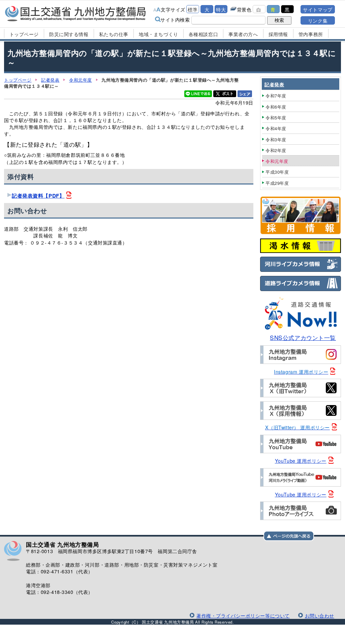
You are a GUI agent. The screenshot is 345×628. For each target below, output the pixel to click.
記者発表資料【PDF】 (38, 195)
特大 (221, 9)
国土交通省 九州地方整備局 (75, 13)
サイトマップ (317, 9)
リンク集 (317, 20)
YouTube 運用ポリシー (300, 460)
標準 (192, 9)
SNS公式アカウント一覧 (303, 337)
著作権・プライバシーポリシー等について (243, 615)
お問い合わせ (319, 615)
